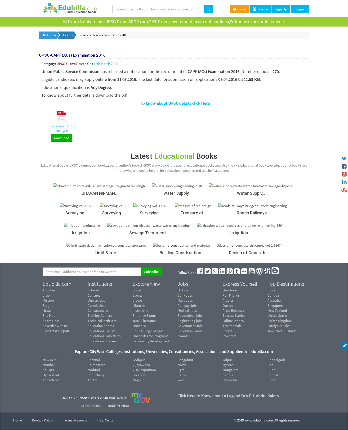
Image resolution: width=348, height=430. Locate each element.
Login (300, 9)
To (143, 103)
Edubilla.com (57, 284)
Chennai (94, 360)
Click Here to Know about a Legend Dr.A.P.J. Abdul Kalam (228, 395)
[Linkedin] (222, 272)
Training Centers (100, 315)
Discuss (262, 9)
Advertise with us (55, 325)
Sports (227, 331)
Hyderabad (51, 375)
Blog (46, 305)
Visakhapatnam (144, 369)
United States (277, 315)
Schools (93, 290)
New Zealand (277, 310)
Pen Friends (231, 295)
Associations (97, 305)
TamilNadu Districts (282, 331)
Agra (181, 369)
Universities (96, 300)
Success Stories (234, 315)
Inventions (140, 310)
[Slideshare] (267, 272)
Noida (182, 364)
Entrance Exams (144, 315)
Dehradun (230, 380)
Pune (271, 369)
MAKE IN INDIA (118, 405)
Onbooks (139, 325)
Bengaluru (185, 360)
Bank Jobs (185, 295)
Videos (137, 300)
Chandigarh (276, 360)
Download (61, 138)
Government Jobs (190, 325)
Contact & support (56, 331)
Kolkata (48, 369)
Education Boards (101, 325)
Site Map (49, 315)
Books (137, 290)
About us (49, 290)
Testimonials (232, 325)
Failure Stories (233, 320)
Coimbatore (96, 364)
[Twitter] (208, 272)
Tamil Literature (144, 320)
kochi (182, 380)
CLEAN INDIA (90, 405)
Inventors (229, 336)
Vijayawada (141, 364)
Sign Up (281, 9)
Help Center (106, 420)
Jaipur (227, 360)
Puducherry (96, 375)
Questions (230, 290)
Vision (47, 295)
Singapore (275, 305)
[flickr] (244, 272)
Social (241, 9)
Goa (270, 364)
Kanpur (228, 375)
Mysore (228, 364)
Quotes (228, 305)
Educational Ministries (104, 336)
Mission (48, 300)
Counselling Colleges (148, 331)
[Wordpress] (259, 272)
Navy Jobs (185, 300)
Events (137, 295)
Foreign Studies (279, 325)
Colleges (94, 295)
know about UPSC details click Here (177, 103)
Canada (273, 295)
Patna (182, 375)
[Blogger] (275, 272)
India (271, 290)
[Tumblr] (237, 272)
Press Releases (233, 310)
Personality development (151, 341)
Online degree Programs (150, 336)
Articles (228, 300)
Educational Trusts (101, 331)
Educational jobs (190, 315)
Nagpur (138, 380)
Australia (274, 300)
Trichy (92, 380)
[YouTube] (252, 272)
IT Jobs (183, 290)
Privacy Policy (42, 420)
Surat (272, 380)
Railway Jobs (187, 305)
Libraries (139, 305)
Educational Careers (102, 341)
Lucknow (139, 375)
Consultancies (98, 310)
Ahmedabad (51, 380)
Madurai (94, 369)
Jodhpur (139, 360)
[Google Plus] (215, 272)
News (47, 310)
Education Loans (190, 331)
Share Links (51, 320)
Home (17, 420)
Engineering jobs (190, 320)
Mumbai (49, 364)
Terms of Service (75, 420)
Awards (183, 336)
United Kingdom (280, 320)
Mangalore (230, 369)
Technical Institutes (102, 320)
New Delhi (50, 360)
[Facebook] (200, 272)
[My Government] (140, 397)
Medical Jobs (187, 310)
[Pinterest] (230, 272)
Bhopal (273, 375)
